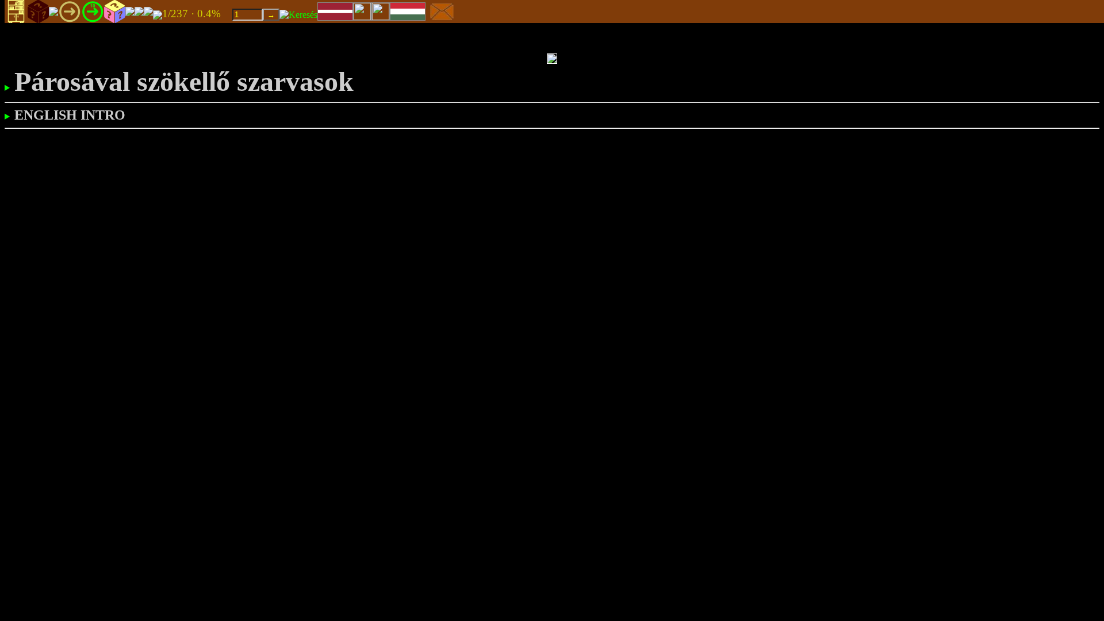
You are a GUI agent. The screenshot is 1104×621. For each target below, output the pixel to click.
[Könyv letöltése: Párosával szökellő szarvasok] (157, 14)
